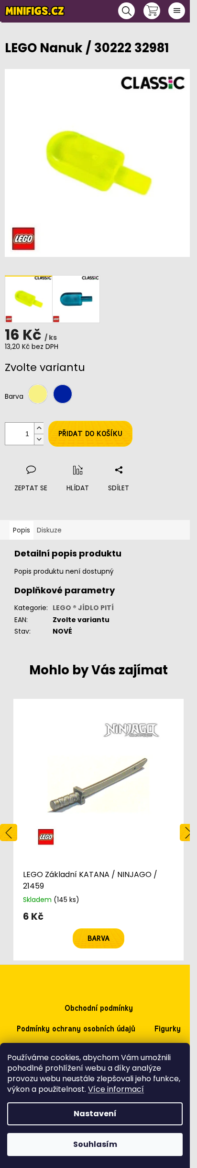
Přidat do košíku (90, 433)
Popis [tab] (21, 530)
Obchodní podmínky (99, 1008)
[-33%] (98, 784)
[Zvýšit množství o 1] (39, 428)
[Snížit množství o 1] (39, 439)
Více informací (116, 1089)
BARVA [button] (98, 938)
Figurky (167, 1028)
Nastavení (95, 1113)
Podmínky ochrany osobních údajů (76, 1028)
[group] (98, 829)
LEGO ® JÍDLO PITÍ (83, 608)
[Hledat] (126, 10)
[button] (98, 930)
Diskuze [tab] (49, 530)
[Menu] (176, 10)
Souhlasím (95, 1144)
